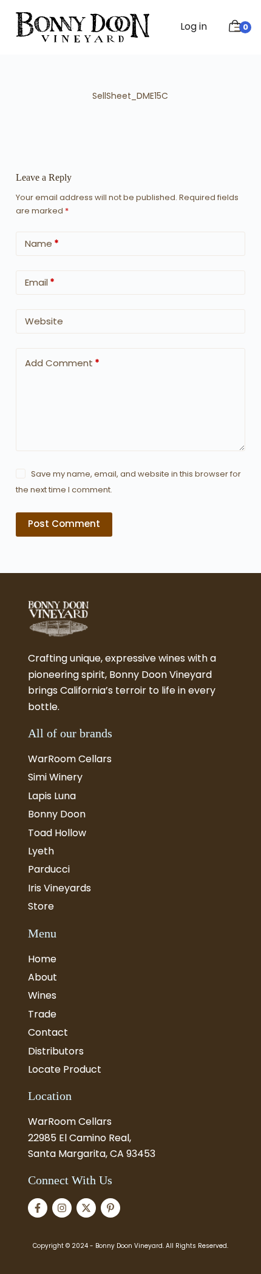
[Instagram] (62, 1208)
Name (42, 243)
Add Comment (62, 363)
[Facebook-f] (37, 1208)
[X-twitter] (86, 1208)
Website (44, 321)
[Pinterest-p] (110, 1208)
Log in (193, 26)
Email (40, 282)
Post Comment (64, 523)
